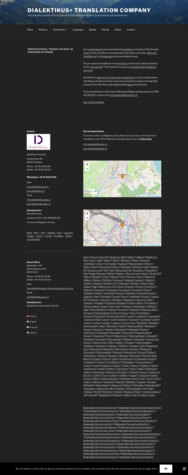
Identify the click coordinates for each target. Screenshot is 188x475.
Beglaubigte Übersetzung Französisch (101, 420)
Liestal (155, 319)
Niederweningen (142, 332)
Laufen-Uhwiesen (119, 319)
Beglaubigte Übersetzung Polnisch (138, 437)
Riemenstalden (104, 352)
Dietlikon (88, 283)
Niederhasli (127, 332)
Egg (151, 283)
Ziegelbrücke (105, 395)
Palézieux (112, 346)
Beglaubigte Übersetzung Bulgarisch (137, 411)
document (96, 67)
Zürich (69, 236)
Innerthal (123, 309)
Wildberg (88, 391)
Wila (150, 388)
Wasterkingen (102, 385)
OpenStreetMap (154, 196)
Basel (29, 232)
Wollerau (128, 391)
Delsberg (129, 280)
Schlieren (101, 362)
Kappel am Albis (148, 309)
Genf (59, 232)
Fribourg (119, 293)
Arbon (100, 263)
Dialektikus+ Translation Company (89, 10)
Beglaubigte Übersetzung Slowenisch (100, 450)
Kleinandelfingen (103, 313)
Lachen (130, 316)
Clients (118, 29)
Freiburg (51, 232)
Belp (146, 267)
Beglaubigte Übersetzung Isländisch (131, 424)
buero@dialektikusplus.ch (39, 204)
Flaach (147, 290)
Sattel (114, 359)
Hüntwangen (139, 306)
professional (95, 49)
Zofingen (117, 395)
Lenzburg (145, 319)
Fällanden (88, 290)
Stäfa (140, 368)
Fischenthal (136, 290)
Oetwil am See (99, 342)
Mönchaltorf (121, 329)
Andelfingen (89, 263)
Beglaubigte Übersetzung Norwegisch (102, 437)
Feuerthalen (111, 290)
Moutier (109, 329)
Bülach (87, 276)
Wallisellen (131, 382)
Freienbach (130, 293)
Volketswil (97, 382)
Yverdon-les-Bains (150, 391)
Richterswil (145, 349)
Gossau (146, 296)
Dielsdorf (139, 280)
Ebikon (144, 283)
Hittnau (139, 303)
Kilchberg (88, 313)
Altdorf (115, 260)
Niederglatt (115, 332)
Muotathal (134, 329)
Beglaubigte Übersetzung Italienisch (100, 427)
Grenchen (105, 299)
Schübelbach (128, 362)
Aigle (99, 260)
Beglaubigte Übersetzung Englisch (133, 414)
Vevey (150, 378)
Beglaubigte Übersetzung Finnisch (134, 417)
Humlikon (126, 306)
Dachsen (131, 276)
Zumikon (143, 395)
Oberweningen (115, 339)
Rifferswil (117, 352)
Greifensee (93, 299)
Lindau (87, 323)
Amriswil (144, 260)
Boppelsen (151, 270)
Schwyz (48, 236)
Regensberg (95, 349)
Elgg (95, 286)
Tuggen (132, 375)
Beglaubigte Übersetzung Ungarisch (136, 457)
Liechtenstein (33, 239)
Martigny (153, 323)
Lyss (133, 323)
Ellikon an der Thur (107, 286)
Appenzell (123, 263)
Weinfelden (138, 385)
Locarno (96, 323)
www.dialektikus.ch (36, 191)
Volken (87, 382)
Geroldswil (106, 296)
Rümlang (124, 355)
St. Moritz (133, 372)
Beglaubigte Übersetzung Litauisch (133, 430)
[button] (122, 176)
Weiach (127, 385)
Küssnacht (100, 316)
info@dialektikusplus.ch (38, 297)
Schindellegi (140, 359)
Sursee (143, 372)
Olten (111, 342)
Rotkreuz (102, 355)
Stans (133, 368)
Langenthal (153, 316)
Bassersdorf (105, 267)
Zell (85, 395)
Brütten (111, 273)
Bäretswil (126, 267)
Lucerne (125, 323)
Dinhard (97, 283)
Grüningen (116, 299)
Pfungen (134, 346)
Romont (142, 352)
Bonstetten (138, 270)
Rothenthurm (90, 355)
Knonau (124, 313)
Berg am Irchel (95, 270)
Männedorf (112, 326)
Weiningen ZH (152, 385)
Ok (166, 468)
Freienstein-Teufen (146, 293)
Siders (126, 365)
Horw (111, 306)
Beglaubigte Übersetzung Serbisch (99, 447)
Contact (131, 29)
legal (129, 84)
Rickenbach (89, 352)
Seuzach (117, 365)
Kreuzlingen (143, 313)
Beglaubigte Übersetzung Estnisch (99, 417)
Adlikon (130, 257)
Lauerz (106, 319)
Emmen (139, 286)
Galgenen (88, 296)
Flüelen (98, 293)
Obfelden (128, 339)
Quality (92, 29)
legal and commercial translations (115, 77)
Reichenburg (122, 349)
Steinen (87, 372)
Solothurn (145, 365)
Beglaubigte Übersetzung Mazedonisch (101, 434)
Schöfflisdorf (114, 362)
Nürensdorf (99, 336)
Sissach (134, 365)
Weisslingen (89, 388)
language (107, 56)
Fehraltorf (99, 290)
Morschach (98, 329)
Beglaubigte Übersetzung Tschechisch (101, 453)
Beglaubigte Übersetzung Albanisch (100, 407)
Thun (104, 375)
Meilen (122, 326)
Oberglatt (151, 336)
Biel (112, 270)
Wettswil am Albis (105, 388)
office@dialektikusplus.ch (124, 95)
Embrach (129, 286)
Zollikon (127, 395)
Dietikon (150, 280)
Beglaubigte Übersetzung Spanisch (136, 450)
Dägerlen (149, 276)
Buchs (145, 273)
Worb (137, 391)
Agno (92, 260)
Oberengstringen (137, 336)
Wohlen (118, 391)
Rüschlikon (135, 355)
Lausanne (68, 232)
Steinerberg (98, 372)
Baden (87, 267)
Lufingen (106, 323)
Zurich (86, 53)
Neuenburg (102, 332)
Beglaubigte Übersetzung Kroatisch (135, 427)
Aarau (86, 257)
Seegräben (105, 365)
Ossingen (129, 342)
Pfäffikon (123, 346)
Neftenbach (89, 332)
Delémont (118, 280)
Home (30, 29)
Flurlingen (88, 293)
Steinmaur (111, 372)
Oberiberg (88, 339)
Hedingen (88, 303)
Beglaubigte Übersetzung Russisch (99, 443)
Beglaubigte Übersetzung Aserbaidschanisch (140, 407)
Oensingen (139, 339)
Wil (144, 388)
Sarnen (106, 359)
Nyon (109, 336)
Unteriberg (125, 378)
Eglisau (87, 286)
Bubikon (121, 273)
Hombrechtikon (91, 306)
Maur (102, 326)
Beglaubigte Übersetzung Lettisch (99, 430)
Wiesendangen (134, 388)
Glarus (125, 296)
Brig (86, 273)
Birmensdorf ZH (123, 270)
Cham (106, 276)
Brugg (92, 273)
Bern (36, 232)
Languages (78, 29)
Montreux (150, 326)
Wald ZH (120, 382)
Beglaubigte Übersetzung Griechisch (138, 420)
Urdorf (135, 378)
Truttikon (113, 375)
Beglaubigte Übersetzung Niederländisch (141, 434)
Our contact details (93, 102)
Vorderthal (109, 382)
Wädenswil (116, 385)
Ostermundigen (143, 342)
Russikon (113, 355)
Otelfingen (89, 346)
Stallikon (110, 368)
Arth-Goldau (110, 263)
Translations (59, 29)
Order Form (146, 139)
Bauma (116, 267)
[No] (184, 468)
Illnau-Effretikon (98, 309)
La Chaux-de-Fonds (116, 316)
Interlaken (134, 309)
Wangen (142, 382)
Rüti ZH (146, 355)
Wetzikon (120, 388)
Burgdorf (96, 276)
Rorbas (151, 352)
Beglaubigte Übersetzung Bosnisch (101, 411)
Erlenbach (150, 286)
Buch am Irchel (134, 273)
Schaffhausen (126, 359)
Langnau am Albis (92, 319)
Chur (43, 232)
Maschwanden (91, 326)
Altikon (135, 260)
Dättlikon (107, 280)
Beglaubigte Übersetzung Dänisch (99, 414)
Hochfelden (150, 303)
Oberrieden (100, 339)
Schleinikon (89, 362)
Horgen (103, 306)
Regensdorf (108, 349)
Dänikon (97, 280)
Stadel (101, 368)
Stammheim (122, 368)
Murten (144, 329)
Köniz (132, 313)
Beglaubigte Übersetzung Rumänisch (139, 440)
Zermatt (93, 395)
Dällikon (87, 280)
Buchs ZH (155, 273)
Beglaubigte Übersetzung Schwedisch (136, 443)
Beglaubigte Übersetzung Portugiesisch (101, 440)
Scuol (95, 365)
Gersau (116, 296)
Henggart (99, 303)
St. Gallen (58, 236)
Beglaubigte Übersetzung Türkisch (137, 453)
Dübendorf (124, 283)
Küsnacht (88, 316)
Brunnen (101, 273)
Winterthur (108, 391)
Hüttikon (151, 306)
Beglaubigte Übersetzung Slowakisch (135, 447)
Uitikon (96, 378)
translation (127, 49)
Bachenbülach (136, 263)
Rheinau (134, 349)
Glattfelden (135, 296)
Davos (140, 276)
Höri (118, 306)
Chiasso (114, 276)
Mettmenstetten (135, 326)
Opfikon (119, 342)
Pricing (105, 29)
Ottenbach (101, 346)
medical (122, 63)
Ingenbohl (112, 309)
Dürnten (135, 283)
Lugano (30, 236)
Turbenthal (144, 375)
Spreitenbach (90, 368)
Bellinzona (137, 267)
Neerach (88, 336)
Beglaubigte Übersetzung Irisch (98, 424)
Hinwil (131, 303)
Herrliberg (110, 303)
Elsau (120, 286)
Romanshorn (130, 352)
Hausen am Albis (144, 299)
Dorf (115, 283)
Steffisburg (150, 368)
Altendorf (125, 260)
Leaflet (142, 196)
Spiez (154, 365)
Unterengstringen (109, 378)
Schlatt (151, 359)
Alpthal (107, 260)
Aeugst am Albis (117, 257)
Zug (134, 395)
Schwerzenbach (143, 362)
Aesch (94, 257)
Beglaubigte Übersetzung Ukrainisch (100, 457)
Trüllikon (123, 375)
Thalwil (96, 375)
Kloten (116, 313)
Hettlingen (122, 303)
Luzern (39, 236)
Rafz (142, 346)
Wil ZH (97, 391)
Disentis (107, 283)
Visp (157, 378)
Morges (87, 329)
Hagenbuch (129, 299)
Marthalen (142, 323)
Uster (142, 378)
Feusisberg (124, 290)
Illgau (86, 309)
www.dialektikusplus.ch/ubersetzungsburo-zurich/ (50, 288)
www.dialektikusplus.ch (38, 186)
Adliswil (139, 257)
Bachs (149, 263)
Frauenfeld (109, 293)
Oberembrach (120, 336)
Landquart (141, 316)
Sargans (97, 359)
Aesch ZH (103, 257)
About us (43, 29)
